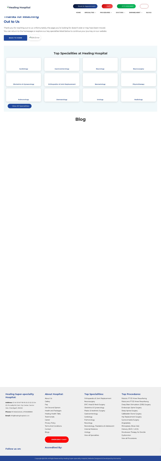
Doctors (119, 12)
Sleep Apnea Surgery (130, 411)
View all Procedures (129, 438)
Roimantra (117, 458)
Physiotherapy (138, 84)
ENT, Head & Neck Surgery (94, 405)
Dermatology (62, 99)
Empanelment (134, 12)
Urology (100, 99)
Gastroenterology (62, 69)
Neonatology (100, 84)
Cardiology (23, 69)
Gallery (47, 401)
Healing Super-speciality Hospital (75, 458)
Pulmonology (23, 99)
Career (47, 420)
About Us (48, 398)
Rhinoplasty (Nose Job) (130, 426)
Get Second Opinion (52, 408)
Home (78, 12)
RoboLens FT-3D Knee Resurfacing (135, 401)
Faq (46, 405)
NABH (144, 6)
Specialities (89, 12)
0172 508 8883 (128, 6)
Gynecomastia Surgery (130, 420)
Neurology (100, 69)
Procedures (105, 12)
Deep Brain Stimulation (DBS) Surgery (136, 405)
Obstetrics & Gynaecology (23, 84)
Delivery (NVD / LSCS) (130, 429)
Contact (48, 429)
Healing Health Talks (53, 414)
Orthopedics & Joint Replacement (62, 84)
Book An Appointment (86, 6)
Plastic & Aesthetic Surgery (94, 411)
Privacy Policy (50, 423)
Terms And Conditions (53, 426)
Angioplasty (126, 423)
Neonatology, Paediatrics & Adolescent (99, 426)
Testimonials (49, 417)
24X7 (109, 6)
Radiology (138, 99)
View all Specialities (91, 435)
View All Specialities (20, 106)
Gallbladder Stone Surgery (132, 414)
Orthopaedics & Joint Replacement (97, 398)
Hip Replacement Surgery (132, 417)
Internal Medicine (91, 429)
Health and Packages (53, 411)
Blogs (148, 12)
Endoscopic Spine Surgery (132, 408)
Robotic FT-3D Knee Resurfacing (134, 398)
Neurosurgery (138, 69)
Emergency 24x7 (58, 440)
